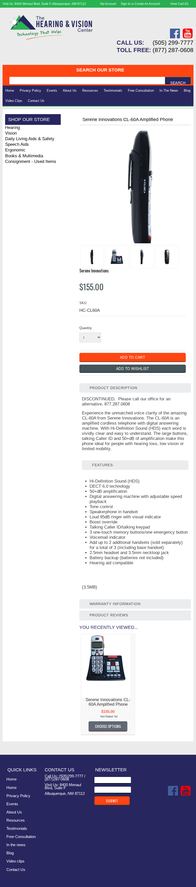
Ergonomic (15, 150)
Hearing (12, 127)
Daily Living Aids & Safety (29, 138)
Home (9, 90)
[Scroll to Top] (186, 745)
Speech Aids (17, 144)
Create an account (147, 4)
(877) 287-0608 (173, 50)
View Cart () (179, 4)
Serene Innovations (94, 271)
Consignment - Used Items (30, 161)
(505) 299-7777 (173, 42)
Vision (11, 133)
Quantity (85, 328)
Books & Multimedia (24, 155)
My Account (108, 4)
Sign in (125, 4)
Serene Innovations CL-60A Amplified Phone (107, 702)
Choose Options (108, 726)
